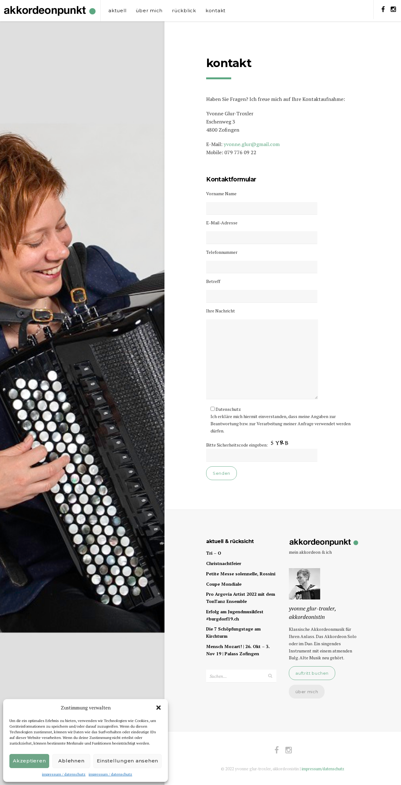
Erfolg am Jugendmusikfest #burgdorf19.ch (234, 615)
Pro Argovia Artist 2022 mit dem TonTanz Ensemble (240, 597)
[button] (158, 707)
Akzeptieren (29, 761)
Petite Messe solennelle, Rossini (240, 574)
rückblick (184, 10)
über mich (149, 10)
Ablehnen (71, 761)
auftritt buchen (312, 673)
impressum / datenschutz (64, 774)
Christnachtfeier (223, 563)
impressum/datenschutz (323, 769)
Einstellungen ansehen (127, 761)
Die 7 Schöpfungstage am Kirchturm (233, 632)
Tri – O (213, 553)
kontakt (216, 10)
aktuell (117, 10)
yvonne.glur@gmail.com (252, 144)
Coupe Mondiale (224, 584)
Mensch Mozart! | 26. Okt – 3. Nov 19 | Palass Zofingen (238, 650)
